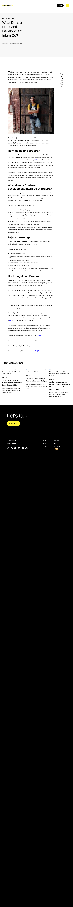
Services (56, 440)
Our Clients (45, 447)
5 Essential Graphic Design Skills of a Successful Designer (36, 380)
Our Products (58, 447)
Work (44, 440)
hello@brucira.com (11, 443)
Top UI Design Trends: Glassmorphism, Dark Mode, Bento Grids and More (12, 382)
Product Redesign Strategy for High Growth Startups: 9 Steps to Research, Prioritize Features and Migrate (59, 385)
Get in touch (13, 423)
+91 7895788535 (11, 440)
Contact (60, 5)
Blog (55, 443)
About (44, 443)
